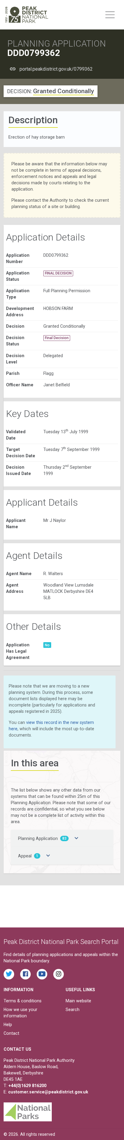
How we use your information (20, 1012)
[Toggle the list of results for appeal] (48, 855)
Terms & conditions (23, 1000)
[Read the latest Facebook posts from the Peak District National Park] (25, 974)
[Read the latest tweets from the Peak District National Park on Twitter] (9, 974)
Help (8, 1024)
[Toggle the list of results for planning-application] (76, 838)
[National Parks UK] (28, 1110)
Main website (78, 1000)
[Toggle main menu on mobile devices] (110, 15)
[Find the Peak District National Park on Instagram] (58, 974)
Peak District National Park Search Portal (61, 941)
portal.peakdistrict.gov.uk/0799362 (56, 69)
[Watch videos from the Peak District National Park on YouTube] (42, 974)
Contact (11, 1033)
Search (72, 1009)
